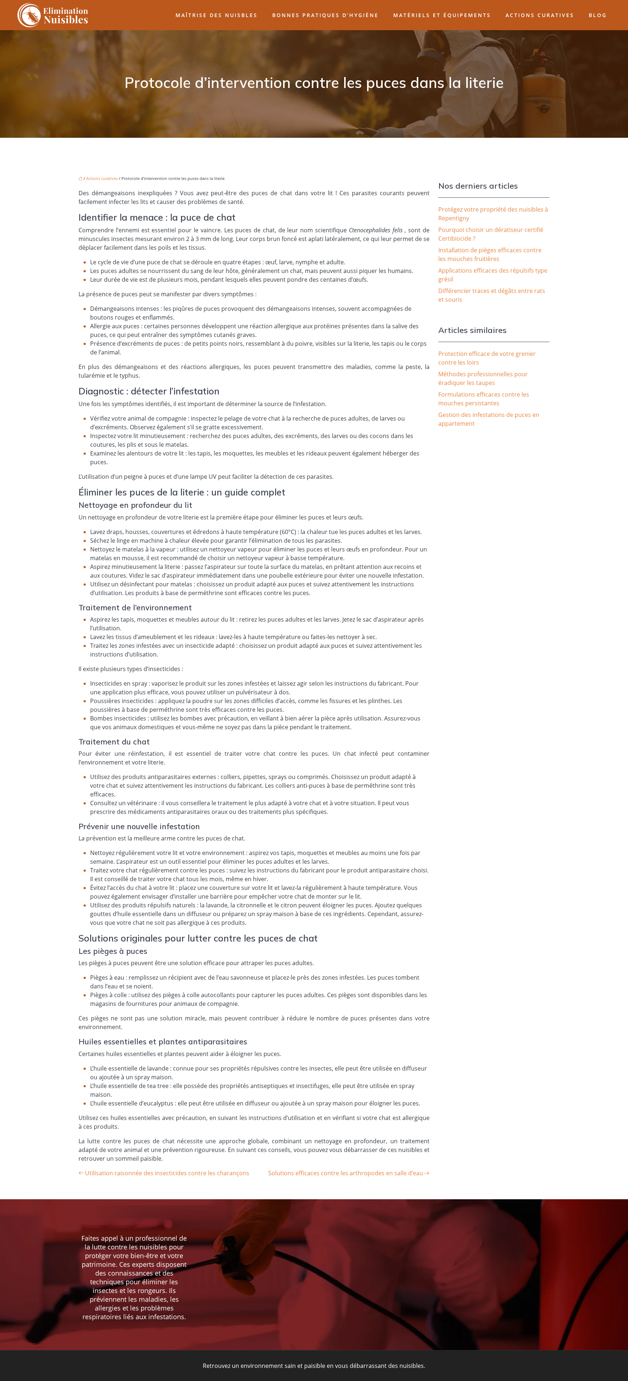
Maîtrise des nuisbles (217, 15)
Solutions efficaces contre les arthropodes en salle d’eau (345, 1173)
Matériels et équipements (442, 15)
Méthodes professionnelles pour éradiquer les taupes (483, 378)
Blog (598, 15)
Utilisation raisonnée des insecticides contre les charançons (167, 1173)
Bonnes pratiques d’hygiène (325, 15)
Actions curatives (540, 15)
